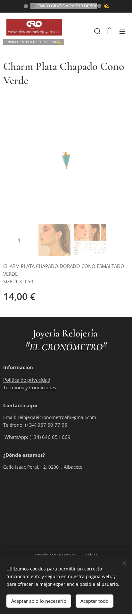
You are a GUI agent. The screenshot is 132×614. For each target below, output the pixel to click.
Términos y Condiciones (29, 387)
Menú (122, 31)
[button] (96, 31)
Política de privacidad (26, 379)
